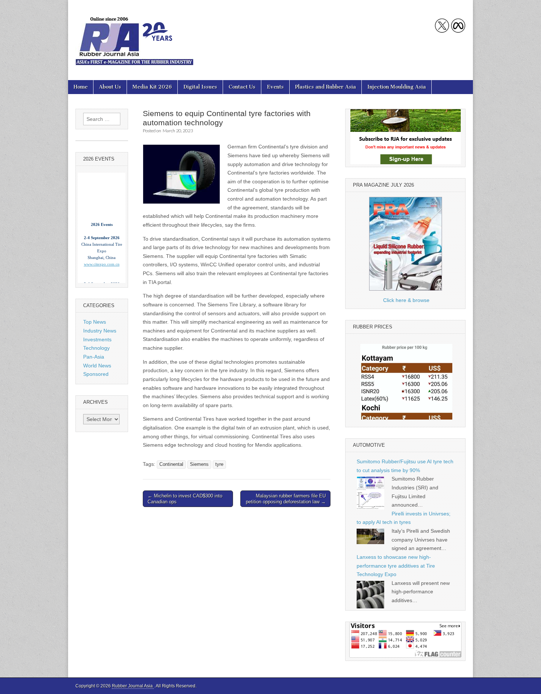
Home (81, 87)
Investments (97, 339)
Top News (94, 322)
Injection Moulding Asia (396, 87)
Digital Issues (200, 87)
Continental (171, 464)
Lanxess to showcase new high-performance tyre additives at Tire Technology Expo (396, 565)
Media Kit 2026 (152, 87)
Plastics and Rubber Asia (325, 87)
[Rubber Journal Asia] (134, 34)
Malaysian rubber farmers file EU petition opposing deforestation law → (286, 498)
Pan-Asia (93, 357)
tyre (219, 464)
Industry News (99, 331)
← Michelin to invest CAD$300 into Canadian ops (185, 498)
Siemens (199, 464)
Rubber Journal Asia (133, 685)
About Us (110, 87)
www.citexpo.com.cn (102, 256)
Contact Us (242, 87)
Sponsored (96, 374)
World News (97, 365)
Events (275, 87)
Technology (96, 348)
